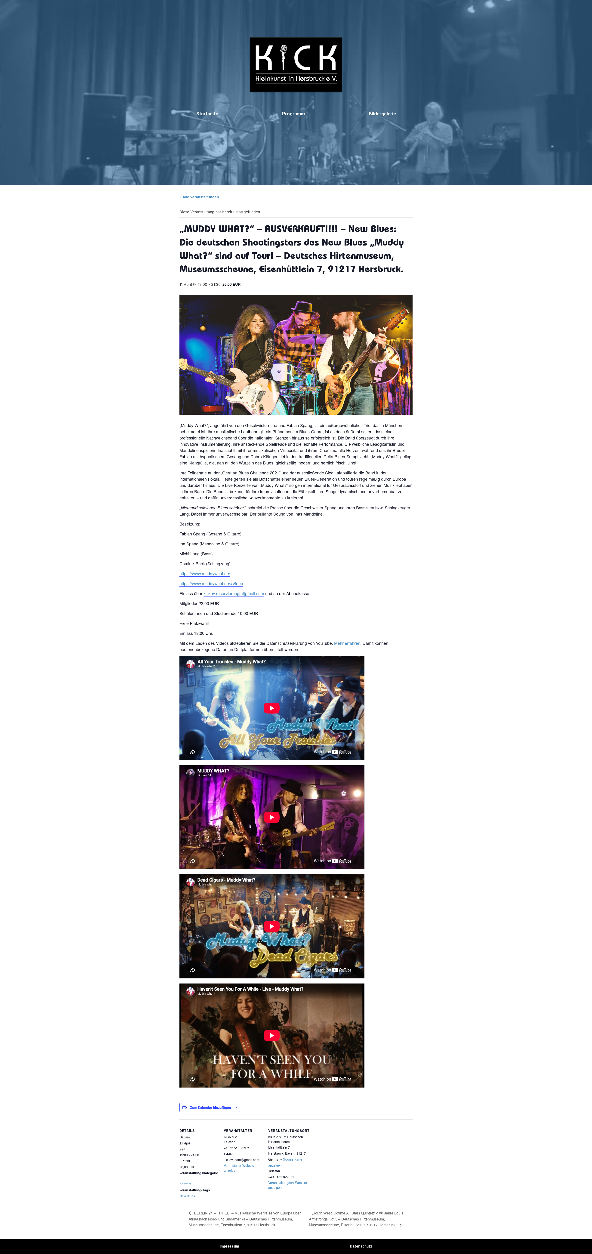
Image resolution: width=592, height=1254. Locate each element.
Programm (293, 114)
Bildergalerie (382, 114)
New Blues (187, 1196)
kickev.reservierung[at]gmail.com (234, 593)
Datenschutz (361, 1246)
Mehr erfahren (347, 643)
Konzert (185, 1184)
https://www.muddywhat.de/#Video (211, 583)
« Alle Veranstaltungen (199, 197)
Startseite (207, 114)
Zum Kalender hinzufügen (210, 1107)
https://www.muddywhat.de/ (204, 573)
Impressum (229, 1246)
